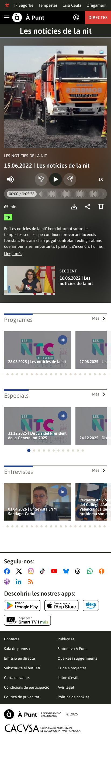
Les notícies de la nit (56, 30)
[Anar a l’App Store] (61, 605)
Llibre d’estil (68, 677)
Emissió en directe (19, 658)
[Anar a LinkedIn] (19, 581)
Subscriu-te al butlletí (22, 668)
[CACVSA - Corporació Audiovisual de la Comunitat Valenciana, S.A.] (43, 728)
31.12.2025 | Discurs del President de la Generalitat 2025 (37, 435)
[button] (3, 374)
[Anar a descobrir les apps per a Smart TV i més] (27, 620)
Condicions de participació (26, 687)
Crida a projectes (72, 668)
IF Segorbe (23, 5)
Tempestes (48, 5)
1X (100, 179)
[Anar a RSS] (31, 581)
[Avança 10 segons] (69, 179)
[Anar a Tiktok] (43, 571)
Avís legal (66, 687)
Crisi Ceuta (72, 5)
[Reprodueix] (55, 179)
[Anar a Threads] (79, 571)
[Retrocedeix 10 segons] (41, 179)
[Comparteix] (88, 206)
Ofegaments (97, 5)
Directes (97, 17)
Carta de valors (17, 677)
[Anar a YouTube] (55, 571)
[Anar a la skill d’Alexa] (91, 605)
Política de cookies (73, 697)
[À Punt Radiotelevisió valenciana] (32, 714)
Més (95, 318)
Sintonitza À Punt (72, 649)
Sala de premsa (17, 649)
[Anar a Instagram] (32, 571)
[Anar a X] (20, 571)
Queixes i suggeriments (77, 658)
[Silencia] (10, 179)
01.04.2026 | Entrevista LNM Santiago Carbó (32, 511)
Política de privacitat (21, 697)
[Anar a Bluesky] (67, 571)
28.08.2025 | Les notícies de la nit (37, 361)
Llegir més (13, 253)
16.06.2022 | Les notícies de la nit (76, 280)
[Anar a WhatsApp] (91, 571)
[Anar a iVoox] (102, 571)
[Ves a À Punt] (28, 17)
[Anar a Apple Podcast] (8, 581)
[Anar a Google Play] (22, 605)
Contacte (12, 639)
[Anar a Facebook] (8, 571)
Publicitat (66, 639)
